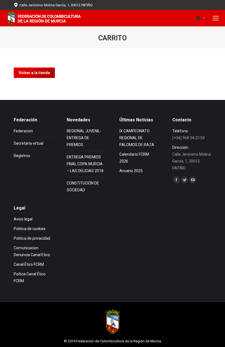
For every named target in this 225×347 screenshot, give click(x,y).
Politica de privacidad (32, 238)
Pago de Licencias (144, 18)
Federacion (23, 131)
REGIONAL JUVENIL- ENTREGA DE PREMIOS (84, 138)
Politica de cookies (30, 228)
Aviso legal (23, 219)
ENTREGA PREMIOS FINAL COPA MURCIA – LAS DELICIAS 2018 (85, 164)
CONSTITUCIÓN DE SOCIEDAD (83, 186)
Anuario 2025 (131, 171)
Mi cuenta (179, 18)
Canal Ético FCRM (29, 264)
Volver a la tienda (34, 73)
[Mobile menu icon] (216, 18)
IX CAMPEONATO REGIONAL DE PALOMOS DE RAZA (136, 138)
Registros (22, 155)
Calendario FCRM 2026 (134, 157)
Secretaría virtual (28, 143)
